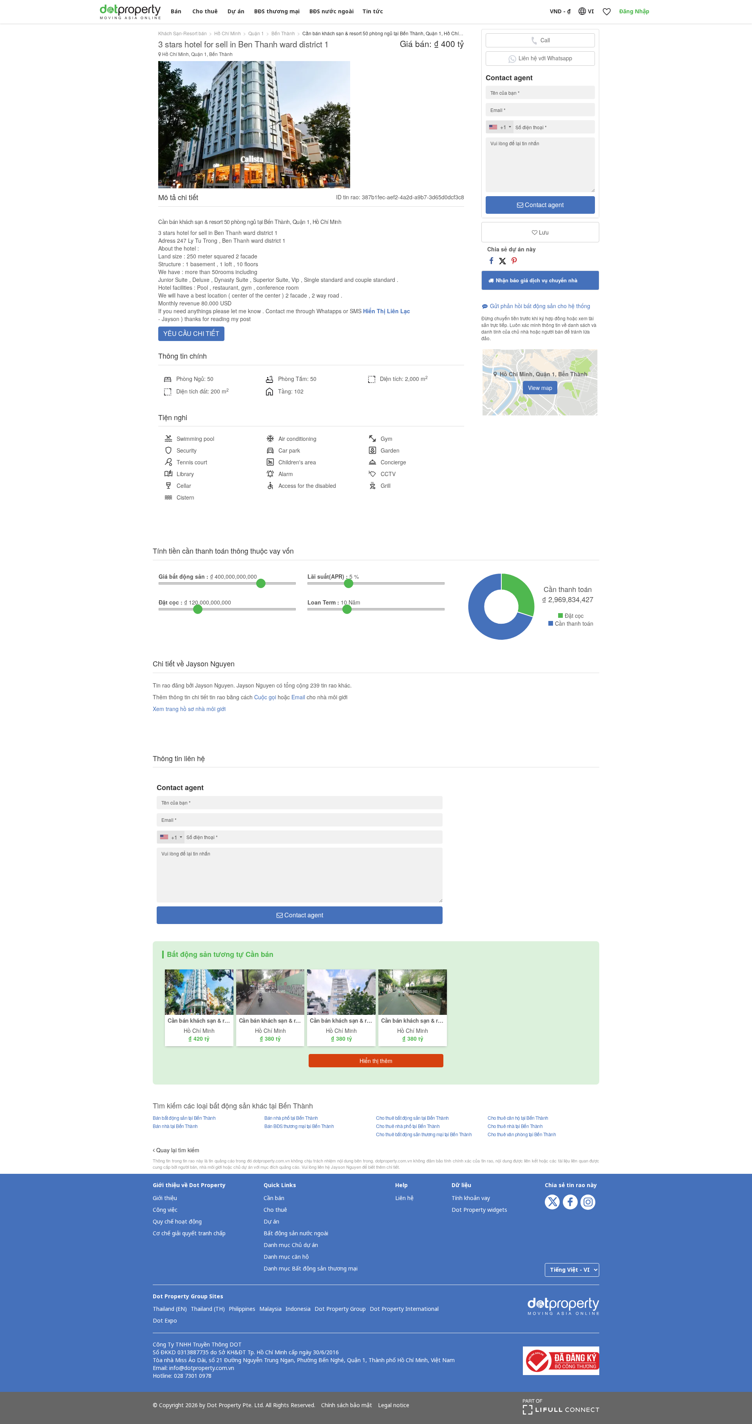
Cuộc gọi (265, 697)
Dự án (236, 11)
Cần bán (274, 1198)
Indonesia (298, 1309)
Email (299, 697)
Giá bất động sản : (183, 576)
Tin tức (372, 11)
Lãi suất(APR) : (327, 576)
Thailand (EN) (170, 1309)
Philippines (242, 1309)
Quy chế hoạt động (177, 1222)
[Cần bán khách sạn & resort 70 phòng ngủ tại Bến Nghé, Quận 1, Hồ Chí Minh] (270, 991)
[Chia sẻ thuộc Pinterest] (514, 260)
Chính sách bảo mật (346, 1406)
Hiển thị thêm (376, 1061)
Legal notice (393, 1406)
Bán (176, 11)
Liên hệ (404, 1198)
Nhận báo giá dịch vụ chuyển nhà (535, 280)
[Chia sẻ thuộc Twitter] (502, 260)
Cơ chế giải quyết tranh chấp (189, 1233)
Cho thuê (205, 11)
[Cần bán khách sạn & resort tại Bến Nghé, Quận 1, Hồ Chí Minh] (412, 991)
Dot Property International (404, 1309)
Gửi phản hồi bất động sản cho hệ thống (539, 306)
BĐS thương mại (277, 11)
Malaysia (270, 1309)
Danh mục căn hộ (286, 1257)
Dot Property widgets (479, 1210)
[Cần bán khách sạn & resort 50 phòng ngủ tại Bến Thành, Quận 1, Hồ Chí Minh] (199, 991)
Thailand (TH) (208, 1309)
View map (540, 388)
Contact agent (543, 204)
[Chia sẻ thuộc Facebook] (491, 260)
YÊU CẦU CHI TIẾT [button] (191, 333)
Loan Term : (323, 602)
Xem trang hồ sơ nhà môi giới (189, 709)
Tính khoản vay (471, 1198)
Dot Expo (165, 1321)
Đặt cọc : (171, 602)
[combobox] (499, 127)
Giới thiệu (165, 1198)
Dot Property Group (340, 1309)
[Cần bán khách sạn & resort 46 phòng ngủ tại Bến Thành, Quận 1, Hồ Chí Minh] (341, 991)
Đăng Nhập (634, 11)
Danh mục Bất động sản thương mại (311, 1269)
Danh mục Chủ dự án (291, 1245)
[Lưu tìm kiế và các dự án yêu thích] (606, 12)
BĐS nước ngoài (331, 11)
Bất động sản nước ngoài (296, 1233)
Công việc (165, 1210)
